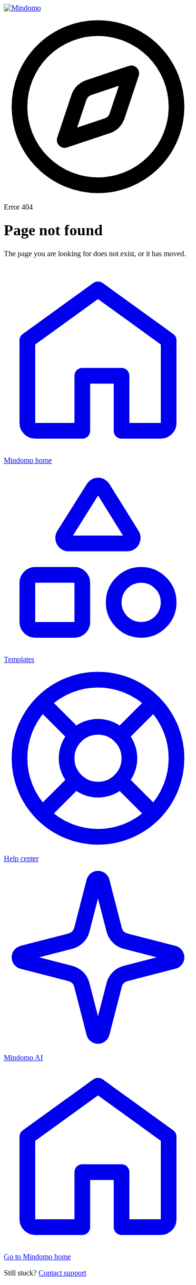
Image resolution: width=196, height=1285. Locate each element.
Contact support (62, 1273)
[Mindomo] (22, 8)
